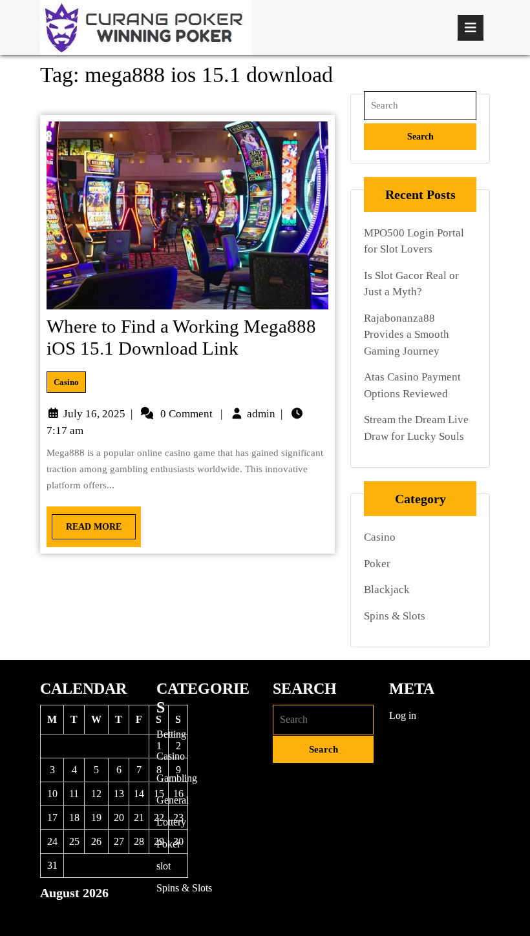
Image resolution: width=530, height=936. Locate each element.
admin (261, 414)
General (172, 800)
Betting (171, 734)
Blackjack (387, 589)
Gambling (176, 778)
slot (163, 865)
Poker (377, 563)
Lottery (171, 821)
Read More (87, 523)
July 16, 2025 (94, 414)
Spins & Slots (394, 616)
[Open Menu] (470, 28)
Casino (66, 382)
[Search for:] (420, 105)
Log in (402, 715)
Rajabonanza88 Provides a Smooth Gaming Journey (406, 334)
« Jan (50, 915)
